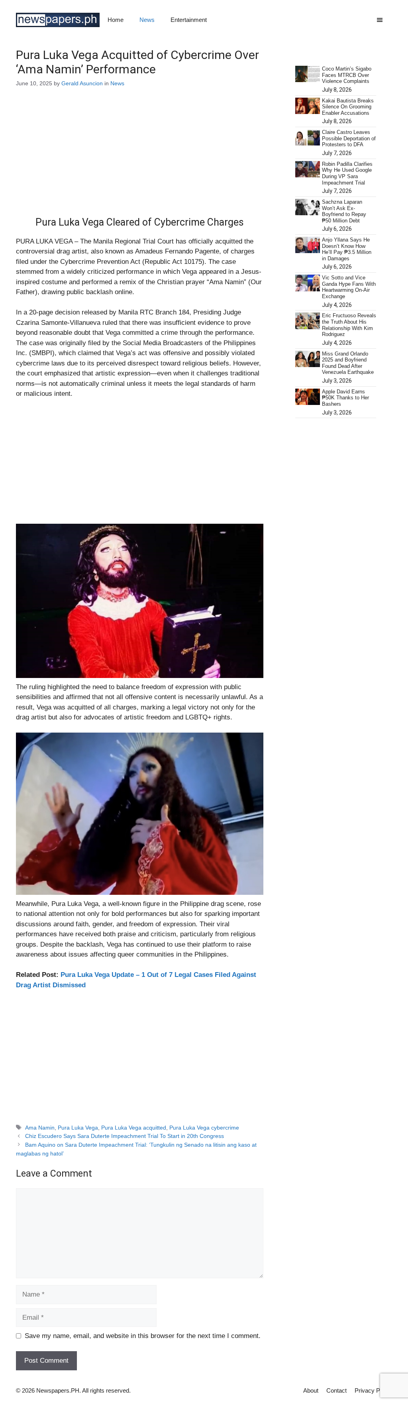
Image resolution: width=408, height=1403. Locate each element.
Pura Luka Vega (78, 1127)
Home (116, 19)
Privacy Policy (373, 1390)
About (310, 1390)
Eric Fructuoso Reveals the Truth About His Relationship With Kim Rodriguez (349, 324)
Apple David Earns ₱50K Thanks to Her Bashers (345, 398)
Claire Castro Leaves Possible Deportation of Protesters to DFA (349, 138)
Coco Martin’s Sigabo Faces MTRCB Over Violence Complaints (346, 75)
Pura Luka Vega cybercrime (204, 1127)
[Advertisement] (139, 157)
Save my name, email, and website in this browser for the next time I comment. (143, 1336)
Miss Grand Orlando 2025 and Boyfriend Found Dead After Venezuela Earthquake (348, 363)
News (147, 19)
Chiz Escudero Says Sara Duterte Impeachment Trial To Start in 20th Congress (124, 1136)
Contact (336, 1390)
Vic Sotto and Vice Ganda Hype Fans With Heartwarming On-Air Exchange (349, 287)
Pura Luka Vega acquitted (133, 1127)
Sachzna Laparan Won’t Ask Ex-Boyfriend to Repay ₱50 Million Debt (344, 211)
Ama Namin (40, 1127)
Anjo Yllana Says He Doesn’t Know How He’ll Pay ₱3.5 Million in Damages (346, 249)
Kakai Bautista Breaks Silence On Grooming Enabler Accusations (348, 107)
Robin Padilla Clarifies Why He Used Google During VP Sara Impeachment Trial (347, 173)
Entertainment (189, 19)
